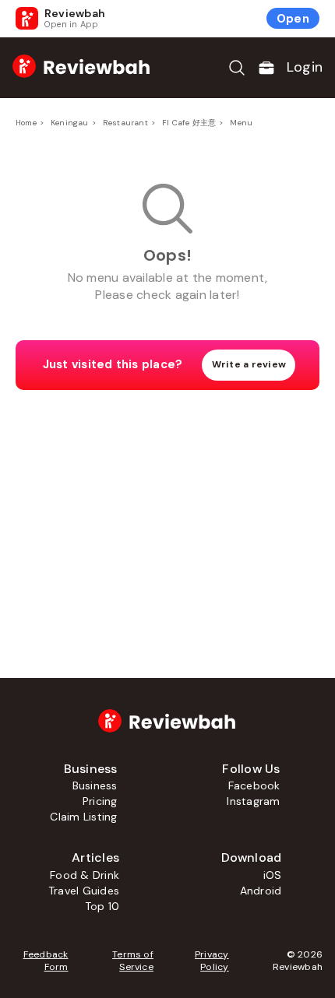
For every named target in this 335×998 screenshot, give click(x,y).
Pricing (100, 801)
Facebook (254, 785)
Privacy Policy (212, 960)
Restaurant (125, 123)
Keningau (70, 123)
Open (293, 18)
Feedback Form (45, 960)
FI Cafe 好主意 (189, 123)
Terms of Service (132, 960)
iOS (272, 875)
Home (26, 123)
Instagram (253, 801)
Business (95, 785)
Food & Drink (84, 875)
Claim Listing (83, 817)
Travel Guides (83, 891)
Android (261, 891)
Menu (241, 123)
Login (305, 67)
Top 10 (102, 906)
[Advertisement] (167, 510)
